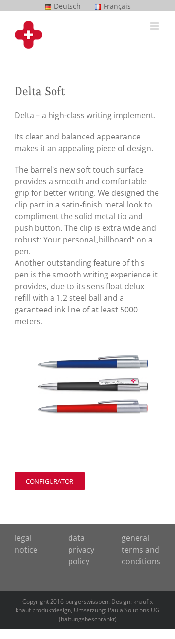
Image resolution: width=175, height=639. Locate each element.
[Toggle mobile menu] (155, 26)
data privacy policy (81, 550)
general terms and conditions (141, 550)
